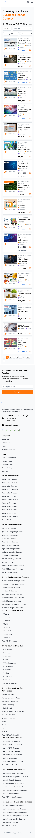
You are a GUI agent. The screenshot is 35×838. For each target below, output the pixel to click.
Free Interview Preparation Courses (15, 777)
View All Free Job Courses (12, 797)
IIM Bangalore (7, 676)
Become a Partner (8, 449)
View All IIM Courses (9, 683)
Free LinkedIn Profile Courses (13, 783)
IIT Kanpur (6, 638)
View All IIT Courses (9, 641)
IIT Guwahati (6, 631)
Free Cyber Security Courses (12, 761)
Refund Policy (7, 468)
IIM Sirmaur (6, 653)
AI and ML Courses (9, 538)
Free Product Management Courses (15, 816)
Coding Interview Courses (11, 588)
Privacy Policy (7, 461)
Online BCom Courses (10, 517)
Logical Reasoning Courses (11, 601)
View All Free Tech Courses (12, 765)
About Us (5, 439)
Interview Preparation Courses (13, 584)
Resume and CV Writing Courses (13, 581)
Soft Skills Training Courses (12, 594)
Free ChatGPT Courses (10, 748)
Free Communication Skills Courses (15, 787)
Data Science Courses (10, 542)
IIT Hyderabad (7, 634)
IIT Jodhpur (6, 617)
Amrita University (8, 705)
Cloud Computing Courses (11, 559)
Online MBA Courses (9, 483)
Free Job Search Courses (11, 780)
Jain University (7, 708)
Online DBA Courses (9, 479)
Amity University (8, 694)
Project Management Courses (13, 569)
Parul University (7, 725)
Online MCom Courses (10, 500)
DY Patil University (8, 718)
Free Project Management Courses (14, 812)
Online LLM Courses (9, 503)
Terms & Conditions (9, 458)
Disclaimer (5, 471)
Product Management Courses (13, 566)
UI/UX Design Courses (10, 572)
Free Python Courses (9, 758)
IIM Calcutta (6, 680)
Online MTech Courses (10, 489)
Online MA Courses (9, 496)
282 (28, 357)
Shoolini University (8, 715)
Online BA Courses (9, 513)
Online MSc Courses (9, 493)
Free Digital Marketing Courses (13, 805)
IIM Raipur (5, 673)
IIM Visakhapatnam (9, 663)
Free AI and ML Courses (11, 751)
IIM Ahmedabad (7, 666)
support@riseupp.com (12, 425)
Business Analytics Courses (12, 552)
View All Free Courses (10, 826)
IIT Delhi (5, 624)
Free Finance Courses (10, 822)
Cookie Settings (7, 465)
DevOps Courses (8, 562)
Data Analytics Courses (10, 545)
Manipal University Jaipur (11, 698)
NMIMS (4, 732)
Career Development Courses (13, 608)
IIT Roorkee (6, 614)
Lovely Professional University (13, 711)
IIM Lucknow (6, 670)
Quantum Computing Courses (12, 532)
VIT (3, 728)
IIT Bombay (6, 627)
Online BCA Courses (9, 510)
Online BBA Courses (9, 506)
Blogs (4, 446)
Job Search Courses (9, 591)
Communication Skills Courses (13, 598)
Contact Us (6, 442)
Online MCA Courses (9, 486)
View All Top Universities (11, 735)
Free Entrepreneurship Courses (13, 819)
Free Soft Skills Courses (10, 794)
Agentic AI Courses (9, 528)
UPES (4, 722)
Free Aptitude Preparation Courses (14, 790)
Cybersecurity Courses (10, 555)
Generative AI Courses (10, 535)
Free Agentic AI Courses (11, 741)
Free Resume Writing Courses (13, 773)
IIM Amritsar (6, 656)
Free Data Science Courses (12, 755)
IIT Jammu (6, 621)
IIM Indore (5, 660)
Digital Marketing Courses (11, 549)
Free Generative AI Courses (12, 745)
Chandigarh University (10, 701)
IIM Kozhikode (7, 649)
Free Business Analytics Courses (14, 809)
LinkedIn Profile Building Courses (14, 604)
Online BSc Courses (9, 520)
